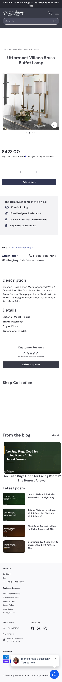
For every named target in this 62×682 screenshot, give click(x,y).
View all (55, 435)
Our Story (7, 574)
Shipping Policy (9, 601)
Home (4, 49)
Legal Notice (8, 609)
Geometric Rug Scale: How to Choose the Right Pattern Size (43, 545)
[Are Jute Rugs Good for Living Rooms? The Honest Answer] (32, 458)
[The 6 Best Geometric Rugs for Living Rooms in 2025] (14, 531)
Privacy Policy (8, 613)
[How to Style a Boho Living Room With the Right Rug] (14, 499)
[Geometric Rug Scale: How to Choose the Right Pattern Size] (14, 546)
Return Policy (8, 605)
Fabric (26, 317)
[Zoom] (54, 125)
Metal (18, 317)
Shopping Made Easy (11, 593)
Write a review (31, 364)
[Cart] (50, 13)
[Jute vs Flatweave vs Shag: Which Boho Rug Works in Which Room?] (14, 515)
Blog (4, 578)
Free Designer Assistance (13, 582)
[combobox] (31, 21)
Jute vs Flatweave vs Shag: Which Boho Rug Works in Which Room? (42, 513)
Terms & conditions (11, 597)
